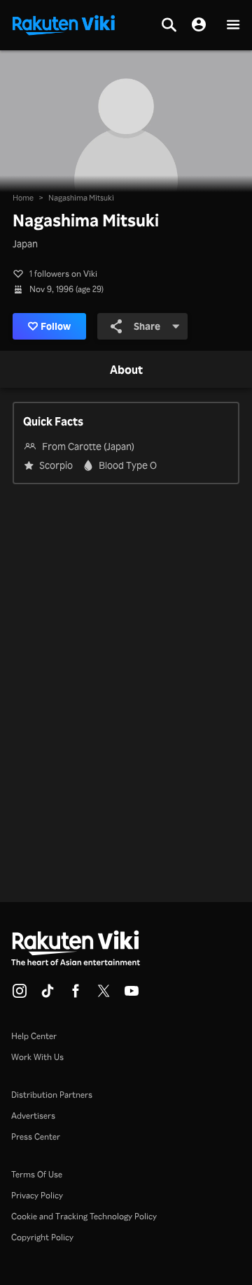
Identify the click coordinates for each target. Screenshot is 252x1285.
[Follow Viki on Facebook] (75, 995)
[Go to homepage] (64, 23)
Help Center (34, 1036)
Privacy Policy (37, 1195)
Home (23, 198)
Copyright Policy (42, 1237)
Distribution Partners (51, 1094)
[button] (233, 25)
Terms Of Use (36, 1174)
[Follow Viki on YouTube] (131, 995)
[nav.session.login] (199, 25)
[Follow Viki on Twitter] (103, 995)
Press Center (35, 1136)
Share (147, 326)
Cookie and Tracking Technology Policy (84, 1216)
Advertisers (33, 1115)
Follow (56, 326)
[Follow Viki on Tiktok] (47, 995)
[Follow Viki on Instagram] (19, 995)
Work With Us (37, 1057)
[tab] (126, 370)
